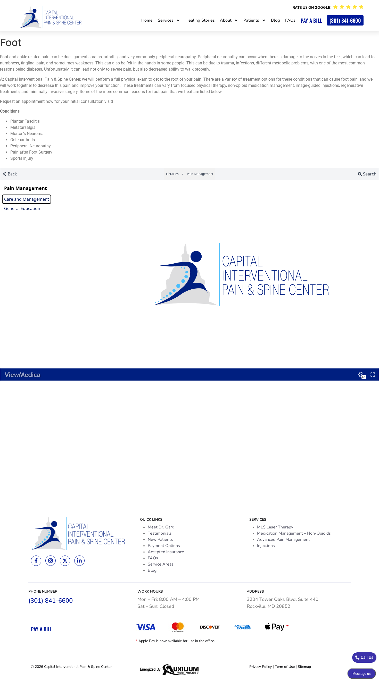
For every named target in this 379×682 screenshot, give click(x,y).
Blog (275, 20)
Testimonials (160, 533)
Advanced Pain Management (283, 539)
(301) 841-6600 (345, 20)
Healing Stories (200, 20)
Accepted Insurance (166, 552)
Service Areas (161, 564)
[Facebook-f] (36, 560)
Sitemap (304, 666)
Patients (251, 20)
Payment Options (164, 546)
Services (166, 20)
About (226, 20)
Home (147, 20)
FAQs (290, 20)
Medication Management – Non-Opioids (294, 533)
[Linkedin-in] (79, 560)
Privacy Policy (260, 666)
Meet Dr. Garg (161, 527)
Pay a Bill (311, 20)
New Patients (160, 539)
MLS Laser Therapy (275, 527)
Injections (266, 546)
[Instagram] (50, 560)
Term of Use (285, 666)
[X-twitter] (65, 560)
